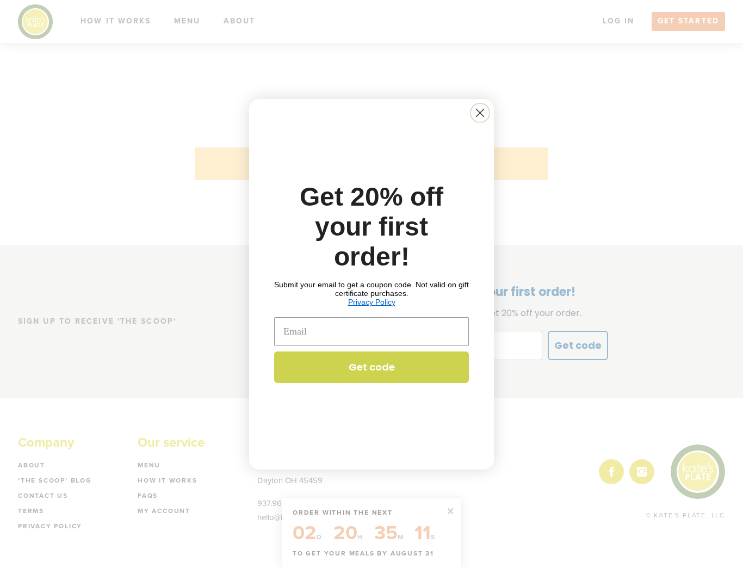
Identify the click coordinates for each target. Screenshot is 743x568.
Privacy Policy (371, 302)
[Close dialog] (480, 112)
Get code (372, 367)
